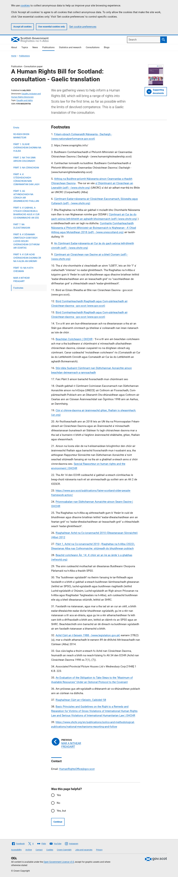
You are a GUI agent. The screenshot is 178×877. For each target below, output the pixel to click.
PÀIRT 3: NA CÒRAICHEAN (26, 167)
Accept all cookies (22, 26)
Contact (39, 850)
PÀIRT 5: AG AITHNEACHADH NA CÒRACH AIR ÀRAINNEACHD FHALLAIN (26, 196)
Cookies (49, 850)
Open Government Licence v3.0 (59, 862)
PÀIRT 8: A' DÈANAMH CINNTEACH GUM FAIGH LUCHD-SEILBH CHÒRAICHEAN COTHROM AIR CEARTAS (26, 241)
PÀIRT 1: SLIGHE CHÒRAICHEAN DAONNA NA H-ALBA (27, 147)
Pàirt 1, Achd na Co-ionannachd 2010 (77, 544)
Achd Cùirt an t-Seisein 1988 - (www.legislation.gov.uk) (88, 635)
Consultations (92, 47)
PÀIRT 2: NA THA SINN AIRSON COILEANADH (24, 159)
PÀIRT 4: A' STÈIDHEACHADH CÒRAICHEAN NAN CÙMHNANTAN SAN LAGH (26, 179)
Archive (28, 850)
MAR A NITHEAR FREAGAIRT (21, 280)
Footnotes (18, 288)
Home (13, 56)
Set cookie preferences (82, 26)
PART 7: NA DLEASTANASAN (21, 226)
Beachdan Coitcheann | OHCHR (74, 339)
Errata (16, 127)
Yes (59, 795)
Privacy (99, 850)
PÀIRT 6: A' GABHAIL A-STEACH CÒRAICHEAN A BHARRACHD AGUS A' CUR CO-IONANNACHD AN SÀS (26, 212)
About (14, 47)
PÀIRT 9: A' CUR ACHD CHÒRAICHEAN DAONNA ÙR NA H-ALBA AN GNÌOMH (27, 258)
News (35, 47)
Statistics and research (70, 47)
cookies (25, 5)
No (58, 802)
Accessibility (16, 850)
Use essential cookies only (51, 26)
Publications (48, 47)
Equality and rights (25, 100)
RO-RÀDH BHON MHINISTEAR (21, 136)
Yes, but (61, 810)
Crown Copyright (64, 850)
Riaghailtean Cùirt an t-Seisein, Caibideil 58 (81, 699)
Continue (57, 821)
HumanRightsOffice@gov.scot (77, 769)
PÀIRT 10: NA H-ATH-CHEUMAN (23, 270)
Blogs (106, 47)
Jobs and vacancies (83, 850)
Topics (24, 47)
